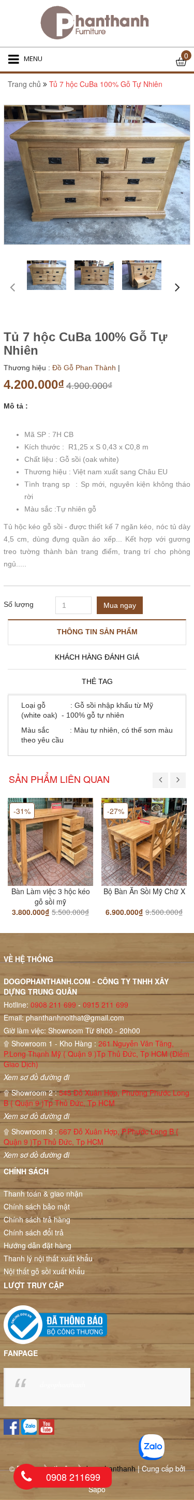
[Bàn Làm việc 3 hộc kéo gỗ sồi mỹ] (50, 840)
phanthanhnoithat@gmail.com (75, 1017)
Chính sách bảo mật (37, 1206)
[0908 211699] (26, 1477)
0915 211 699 (105, 1004)
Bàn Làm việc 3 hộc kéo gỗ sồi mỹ (50, 896)
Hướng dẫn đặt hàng (37, 1245)
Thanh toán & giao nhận (43, 1193)
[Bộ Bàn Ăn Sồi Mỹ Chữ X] (144, 840)
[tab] (97, 631)
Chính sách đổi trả (34, 1232)
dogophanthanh (62, 1384)
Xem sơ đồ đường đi (36, 1077)
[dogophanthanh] (97, 23)
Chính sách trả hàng (37, 1219)
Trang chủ (24, 84)
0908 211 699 (53, 1004)
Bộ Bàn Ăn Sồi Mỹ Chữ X (144, 891)
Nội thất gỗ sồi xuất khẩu (44, 1271)
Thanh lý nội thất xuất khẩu (48, 1258)
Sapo (97, 1489)
